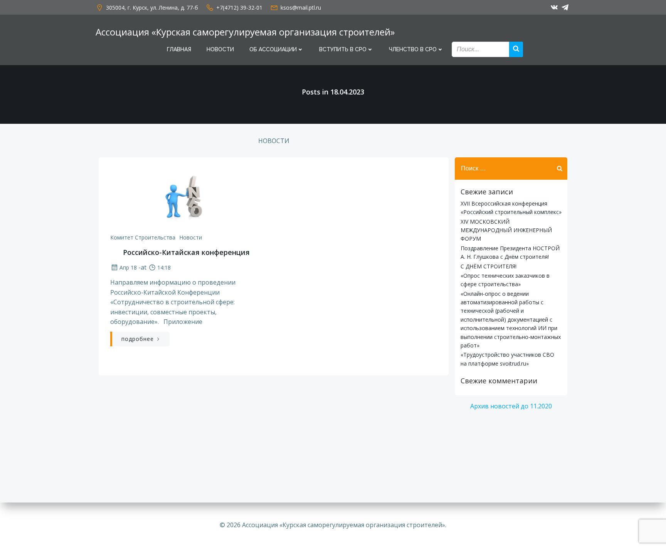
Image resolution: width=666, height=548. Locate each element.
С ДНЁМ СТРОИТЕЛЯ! (488, 266)
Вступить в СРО (343, 49)
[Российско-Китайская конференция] (186, 197)
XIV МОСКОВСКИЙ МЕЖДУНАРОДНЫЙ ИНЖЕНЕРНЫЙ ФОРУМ (506, 230)
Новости (220, 49)
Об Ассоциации (273, 49)
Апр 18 (128, 267)
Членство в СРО (413, 49)
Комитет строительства (142, 237)
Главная (179, 49)
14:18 (164, 267)
